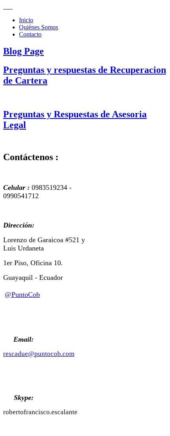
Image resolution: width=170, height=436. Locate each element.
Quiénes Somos (38, 27)
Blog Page (23, 51)
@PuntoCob (22, 294)
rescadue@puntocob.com (38, 354)
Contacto (30, 34)
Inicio (26, 20)
